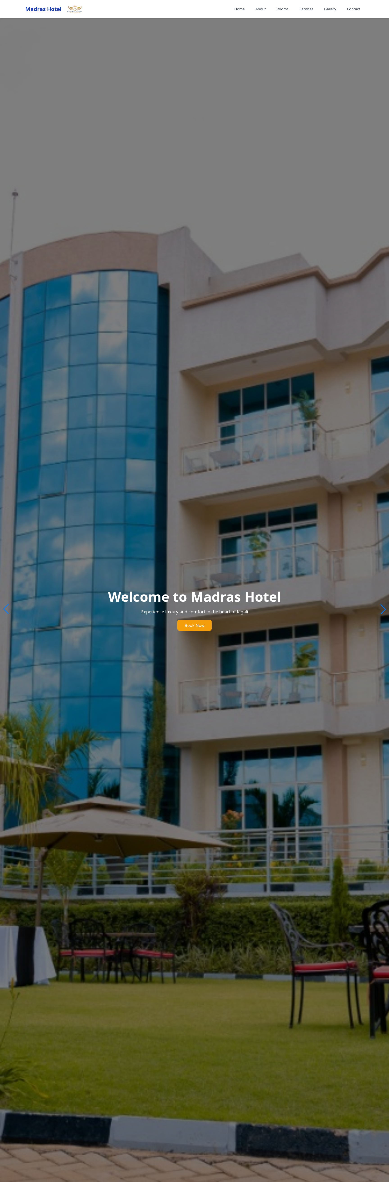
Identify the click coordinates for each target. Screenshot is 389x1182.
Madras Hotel (43, 9)
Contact (353, 9)
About (261, 9)
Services (306, 9)
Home (239, 9)
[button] (383, 609)
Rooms (283, 9)
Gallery (330, 9)
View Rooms (194, 625)
